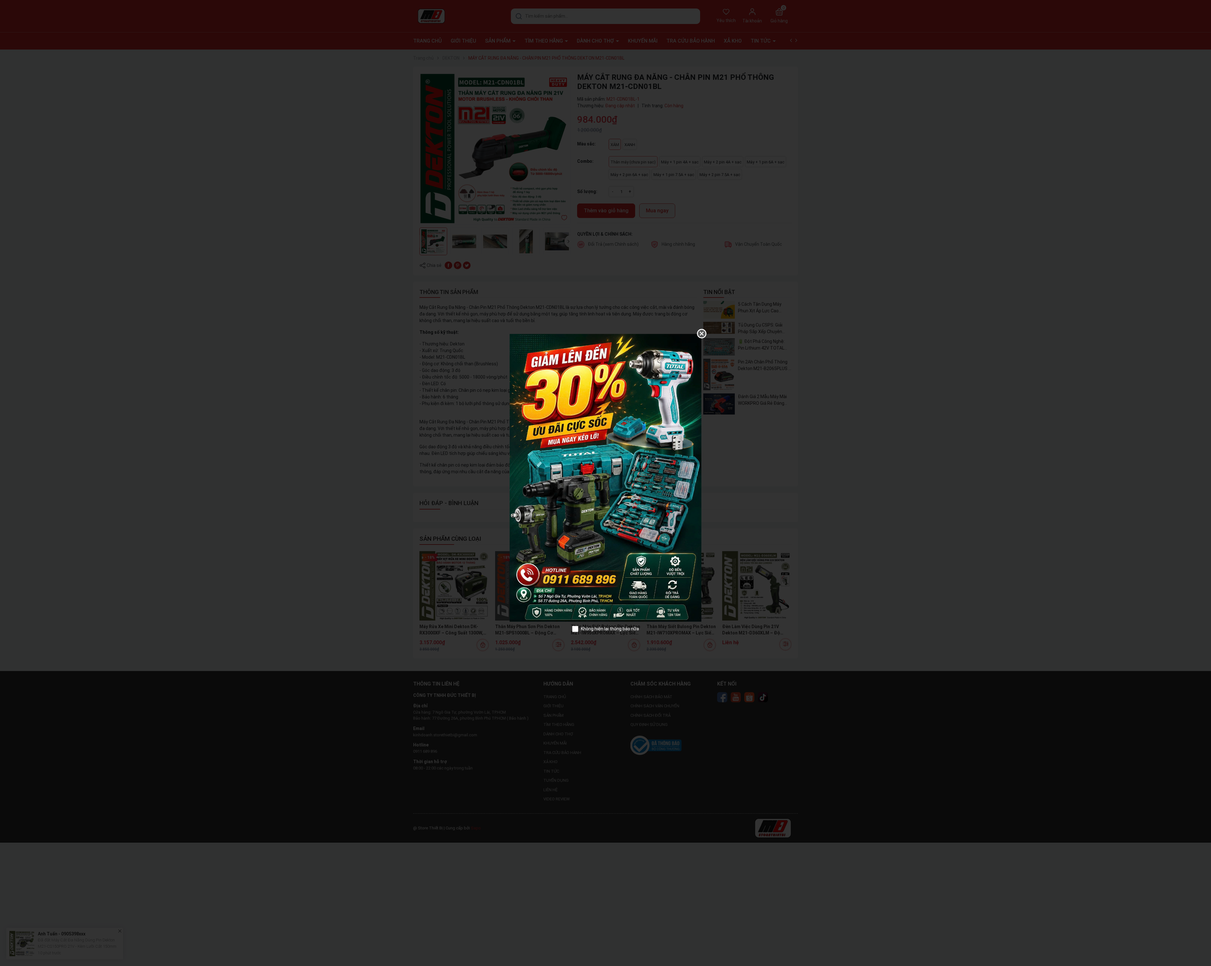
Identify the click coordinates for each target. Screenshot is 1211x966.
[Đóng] (701, 334)
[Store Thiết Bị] (605, 477)
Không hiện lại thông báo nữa (610, 628)
